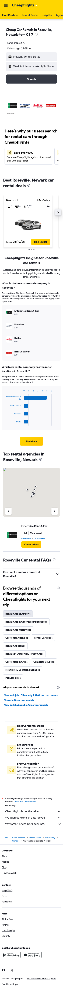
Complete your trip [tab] (44, 661)
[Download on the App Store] (32, 955)
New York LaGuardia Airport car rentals (26, 705)
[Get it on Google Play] (11, 955)
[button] (6, 5)
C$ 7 (29, 34)
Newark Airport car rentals (19, 700)
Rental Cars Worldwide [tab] (18, 629)
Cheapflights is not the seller (22, 811)
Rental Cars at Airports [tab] (17, 613)
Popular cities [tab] (13, 677)
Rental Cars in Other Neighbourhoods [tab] (26, 621)
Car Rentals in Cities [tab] (16, 661)
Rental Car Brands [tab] (15, 645)
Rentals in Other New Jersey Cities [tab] (24, 653)
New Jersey (50, 837)
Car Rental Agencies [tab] (16, 637)
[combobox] (16, 43)
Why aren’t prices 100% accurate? (25, 824)
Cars (6, 837)
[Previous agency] (8, 511)
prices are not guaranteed (25, 801)
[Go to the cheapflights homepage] (25, 5)
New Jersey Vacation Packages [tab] (22, 669)
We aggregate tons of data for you (25, 817)
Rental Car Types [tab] (43, 637)
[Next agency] (54, 511)
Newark (15, 841)
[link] (31, 441)
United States (35, 837)
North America (18, 837)
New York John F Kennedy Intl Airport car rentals (31, 695)
